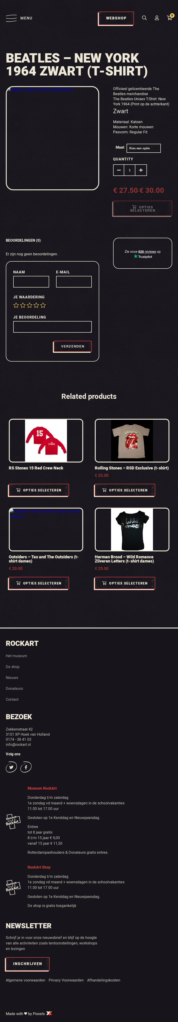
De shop (12, 666)
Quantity (123, 159)
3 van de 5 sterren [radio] (29, 305)
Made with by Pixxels (26, 1013)
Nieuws (12, 677)
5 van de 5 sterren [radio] (43, 305)
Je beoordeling (30, 317)
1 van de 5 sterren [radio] (16, 305)
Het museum (16, 655)
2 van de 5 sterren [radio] (23, 305)
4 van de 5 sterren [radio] (36, 305)
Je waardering (29, 297)
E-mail (63, 272)
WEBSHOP (116, 18)
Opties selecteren (143, 208)
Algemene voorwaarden (25, 980)
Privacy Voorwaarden (66, 980)
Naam (19, 272)
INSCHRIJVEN (27, 964)
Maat (120, 147)
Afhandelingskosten (103, 980)
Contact (12, 699)
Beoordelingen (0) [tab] (23, 240)
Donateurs (14, 688)
